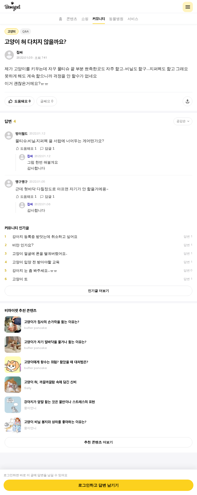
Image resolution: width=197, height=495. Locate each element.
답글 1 (49, 148)
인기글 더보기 (98, 291)
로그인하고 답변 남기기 (98, 485)
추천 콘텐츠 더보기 (98, 442)
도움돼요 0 (22, 101)
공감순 (181, 121)
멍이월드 (21, 133)
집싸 (30, 156)
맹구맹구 (21, 181)
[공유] (187, 101)
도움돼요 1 (28, 148)
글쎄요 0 (46, 101)
